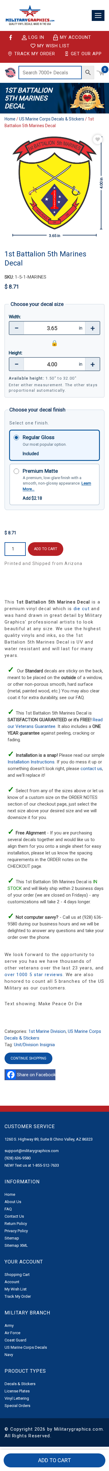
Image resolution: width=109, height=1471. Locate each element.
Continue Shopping (28, 1058)
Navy (9, 1354)
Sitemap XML (16, 1245)
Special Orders (17, 1405)
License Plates (17, 1391)
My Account (75, 37)
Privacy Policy (16, 1231)
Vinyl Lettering (17, 1398)
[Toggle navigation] (98, 15)
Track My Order (34, 53)
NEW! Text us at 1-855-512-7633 (32, 1165)
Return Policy (16, 1223)
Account (12, 1282)
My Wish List (53, 45)
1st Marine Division (47, 1031)
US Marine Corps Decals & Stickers (51, 119)
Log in (36, 37)
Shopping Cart (17, 1274)
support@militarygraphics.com (32, 1150)
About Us (13, 1201)
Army (9, 1325)
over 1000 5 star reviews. (35, 974)
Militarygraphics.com (78, 1429)
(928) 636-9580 (18, 1158)
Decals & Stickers (20, 1383)
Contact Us (14, 1216)
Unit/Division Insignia (34, 1044)
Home (10, 119)
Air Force (12, 1333)
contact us (91, 768)
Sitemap (12, 1238)
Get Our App (86, 53)
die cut (82, 608)
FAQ (8, 1209)
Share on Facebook (37, 1074)
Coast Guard (15, 1340)
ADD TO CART (45, 549)
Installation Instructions (31, 762)
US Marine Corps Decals (26, 1347)
